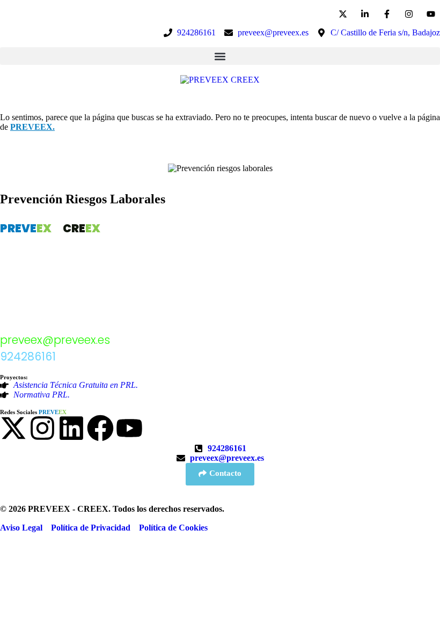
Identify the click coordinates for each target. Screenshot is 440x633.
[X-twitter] (13, 428)
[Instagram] (42, 428)
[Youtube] (129, 428)
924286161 (28, 356)
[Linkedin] (71, 428)
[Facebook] (100, 428)
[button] (220, 56)
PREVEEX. (32, 126)
